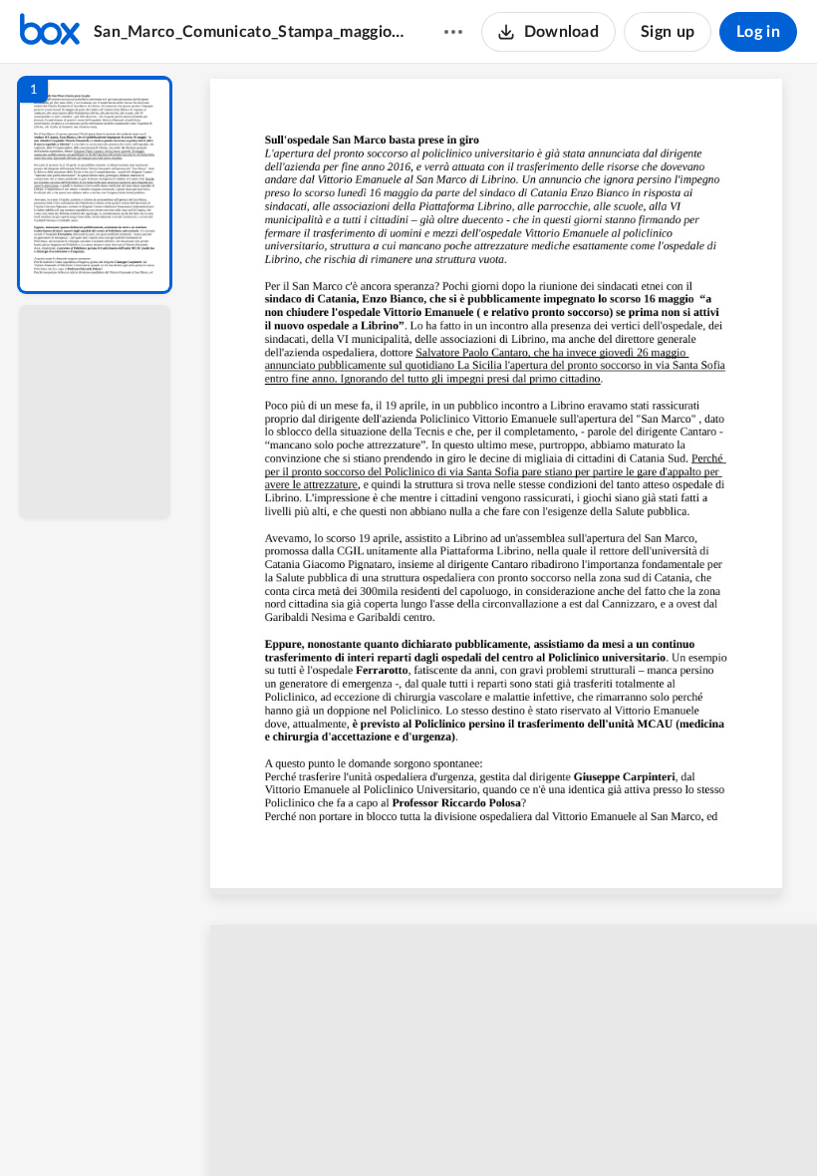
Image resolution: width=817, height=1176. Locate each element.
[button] (94, 185)
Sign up (667, 32)
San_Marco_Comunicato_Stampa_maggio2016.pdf (250, 32)
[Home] (50, 32)
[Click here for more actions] (453, 32)
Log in (758, 32)
